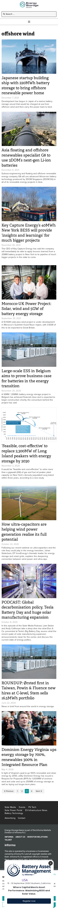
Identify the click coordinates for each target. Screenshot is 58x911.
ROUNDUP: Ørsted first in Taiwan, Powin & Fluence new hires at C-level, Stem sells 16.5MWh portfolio (29, 691)
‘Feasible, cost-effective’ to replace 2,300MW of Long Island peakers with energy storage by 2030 (26, 453)
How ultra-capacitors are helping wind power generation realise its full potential (24, 532)
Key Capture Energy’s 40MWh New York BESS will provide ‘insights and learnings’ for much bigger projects (29, 233)
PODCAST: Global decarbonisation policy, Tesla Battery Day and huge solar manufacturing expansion (28, 610)
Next (38, 791)
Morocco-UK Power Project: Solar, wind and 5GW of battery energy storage (26, 308)
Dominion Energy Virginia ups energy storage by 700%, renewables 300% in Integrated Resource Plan (29, 757)
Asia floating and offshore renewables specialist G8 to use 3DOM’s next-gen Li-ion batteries (26, 158)
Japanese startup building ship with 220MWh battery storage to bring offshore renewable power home (26, 85)
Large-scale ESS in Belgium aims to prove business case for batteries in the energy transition (27, 378)
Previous (9, 791)
